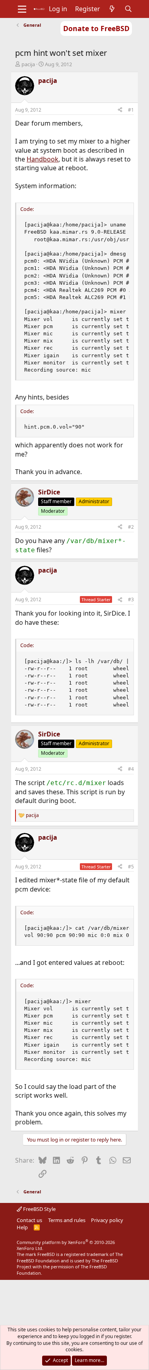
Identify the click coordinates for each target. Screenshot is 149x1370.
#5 (131, 866)
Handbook (42, 159)
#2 (131, 527)
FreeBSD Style (39, 1209)
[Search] (128, 8)
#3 (131, 599)
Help (22, 1227)
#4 (131, 769)
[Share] (120, 110)
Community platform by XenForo (66, 1245)
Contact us (29, 1220)
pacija (28, 64)
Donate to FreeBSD (96, 28)
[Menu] (22, 9)
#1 (131, 109)
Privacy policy (107, 1220)
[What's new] (112, 8)
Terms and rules (66, 1220)
